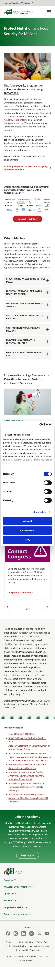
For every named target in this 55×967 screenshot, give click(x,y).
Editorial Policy (26, 942)
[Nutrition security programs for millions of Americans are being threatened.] (27, 78)
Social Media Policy (17, 946)
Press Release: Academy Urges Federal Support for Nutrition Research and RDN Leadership (28, 798)
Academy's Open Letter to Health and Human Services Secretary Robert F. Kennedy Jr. (26, 787)
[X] (39, 933)
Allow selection (27, 530)
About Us (8, 879)
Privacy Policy (43, 942)
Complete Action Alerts (19, 592)
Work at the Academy (39, 946)
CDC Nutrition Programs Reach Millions (23, 329)
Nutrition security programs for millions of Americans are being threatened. (23, 89)
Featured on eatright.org (16, 914)
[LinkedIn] (23, 933)
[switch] (48, 482)
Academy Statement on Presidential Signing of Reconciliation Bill (26, 168)
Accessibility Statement (28, 950)
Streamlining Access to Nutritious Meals (25, 280)
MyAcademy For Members (17, 886)
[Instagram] (15, 933)
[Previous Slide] (7, 607)
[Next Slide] (47, 607)
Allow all (27, 521)
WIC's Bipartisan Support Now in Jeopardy (24, 305)
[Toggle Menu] (49, 11)
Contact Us (10, 942)
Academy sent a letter (14, 119)
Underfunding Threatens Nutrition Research (20, 341)
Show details (39, 512)
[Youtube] (47, 933)
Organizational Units (14, 907)
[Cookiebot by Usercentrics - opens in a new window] (39, 425)
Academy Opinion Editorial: (26, 775)
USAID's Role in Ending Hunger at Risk (24, 354)
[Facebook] (8, 933)
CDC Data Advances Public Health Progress (24, 317)
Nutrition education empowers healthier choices (24, 292)
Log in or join (27, 855)
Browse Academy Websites (17, 2)
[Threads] (31, 933)
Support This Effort (27, 218)
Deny (27, 539)
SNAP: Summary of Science (21, 733)
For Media (9, 900)
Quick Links (10, 893)
